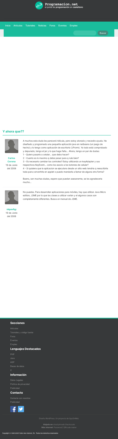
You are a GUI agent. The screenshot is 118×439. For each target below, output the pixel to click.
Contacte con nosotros (20, 398)
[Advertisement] (57, 60)
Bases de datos (17, 366)
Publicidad (15, 388)
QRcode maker (70, 427)
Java (12, 358)
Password (58, 427)
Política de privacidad (20, 384)
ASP (12, 362)
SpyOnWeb (74, 418)
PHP (12, 354)
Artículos (18, 25)
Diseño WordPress (47, 418)
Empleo (73, 25)
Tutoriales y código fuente (21, 332)
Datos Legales (16, 380)
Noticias (42, 25)
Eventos (62, 25)
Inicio (7, 25)
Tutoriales (31, 25)
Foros (52, 25)
